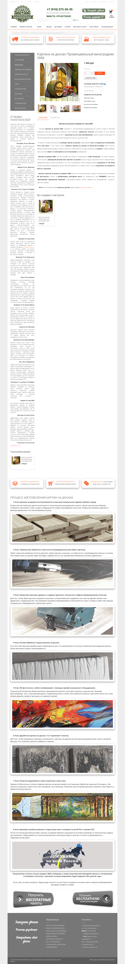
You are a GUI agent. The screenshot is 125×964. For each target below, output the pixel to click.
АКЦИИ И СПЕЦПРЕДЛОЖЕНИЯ (55, 928)
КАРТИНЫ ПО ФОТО (21, 74)
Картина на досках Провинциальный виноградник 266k (44, 219)
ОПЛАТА (29, 1)
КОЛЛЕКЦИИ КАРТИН (22, 55)
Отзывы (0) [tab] (55, 118)
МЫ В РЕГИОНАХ (20, 108)
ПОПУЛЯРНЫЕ (19, 60)
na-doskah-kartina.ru (28, 247)
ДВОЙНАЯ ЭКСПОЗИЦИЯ (23, 69)
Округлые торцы (89, 98)
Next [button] (80, 109)
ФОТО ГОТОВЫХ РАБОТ (53, 942)
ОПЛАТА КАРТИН (20, 89)
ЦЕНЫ (22, 1)
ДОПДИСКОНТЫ (96, 482)
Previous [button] (38, 109)
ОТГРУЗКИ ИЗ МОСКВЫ (30, 37)
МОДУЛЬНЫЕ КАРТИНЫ (23, 79)
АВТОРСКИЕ (25, 33)
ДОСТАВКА (37, 1)
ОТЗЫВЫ (94, 1)
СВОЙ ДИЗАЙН (14, 1)
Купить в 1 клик (90, 78)
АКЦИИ (87, 1)
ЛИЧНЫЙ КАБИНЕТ (52, 947)
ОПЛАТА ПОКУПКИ (51, 936)
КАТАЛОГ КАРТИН (26, 27)
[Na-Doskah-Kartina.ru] (22, 13)
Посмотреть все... (15, 445)
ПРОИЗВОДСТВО (107, 27)
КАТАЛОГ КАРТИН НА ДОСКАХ (55, 925)
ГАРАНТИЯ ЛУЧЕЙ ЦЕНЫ (65, 37)
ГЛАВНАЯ (13, 27)
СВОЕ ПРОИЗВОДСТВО (101, 37)
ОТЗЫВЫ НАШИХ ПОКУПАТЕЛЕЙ (56, 944)
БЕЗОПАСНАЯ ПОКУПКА (66, 482)
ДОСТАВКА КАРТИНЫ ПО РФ (54, 939)
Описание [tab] (43, 118)
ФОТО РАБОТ (102, 1)
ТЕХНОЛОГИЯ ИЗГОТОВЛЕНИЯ (55, 933)
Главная (16, 33)
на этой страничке (86, 187)
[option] (42, 108)
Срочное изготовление (91, 104)
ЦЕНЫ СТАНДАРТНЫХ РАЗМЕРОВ (56, 931)
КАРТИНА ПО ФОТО (80, 27)
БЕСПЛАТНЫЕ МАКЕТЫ (30, 482)
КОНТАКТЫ (112, 1)
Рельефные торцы (89, 101)
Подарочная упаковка (90, 107)
